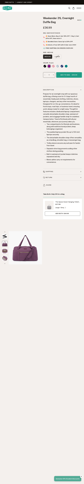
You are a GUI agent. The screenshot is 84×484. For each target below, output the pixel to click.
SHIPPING (49, 171)
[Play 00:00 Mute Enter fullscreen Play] (25, 247)
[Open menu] (78, 8)
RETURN (49, 177)
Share (48, 185)
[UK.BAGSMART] (7, 8)
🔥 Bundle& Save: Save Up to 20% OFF (59, 41)
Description (48, 90)
